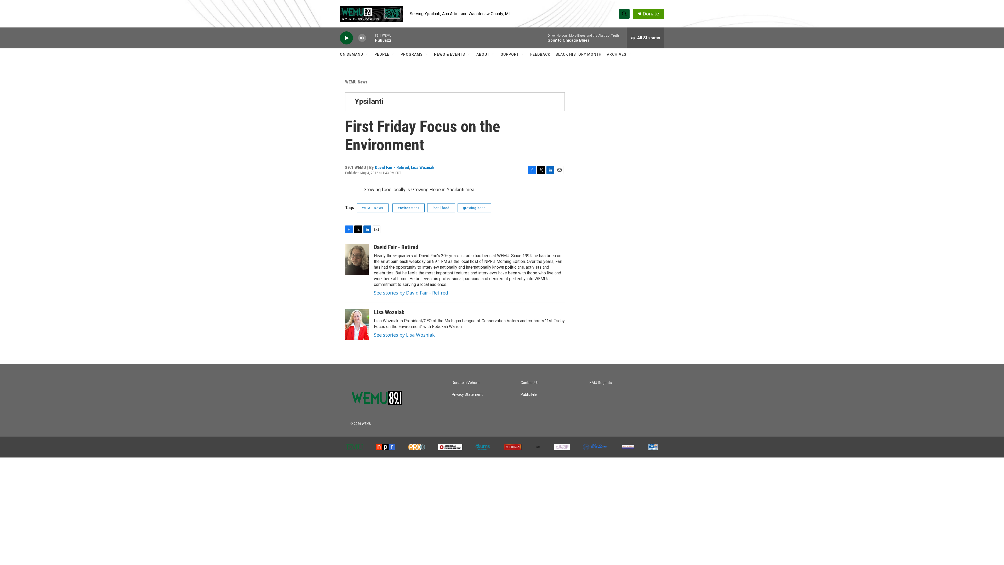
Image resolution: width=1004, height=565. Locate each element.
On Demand (351, 54)
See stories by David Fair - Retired (411, 293)
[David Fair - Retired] (357, 259)
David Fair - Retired (392, 167)
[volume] (362, 38)
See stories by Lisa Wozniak (404, 335)
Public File (529, 395)
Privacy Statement (467, 395)
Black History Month (579, 54)
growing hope (474, 208)
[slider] (370, 38)
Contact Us (530, 383)
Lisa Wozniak (422, 167)
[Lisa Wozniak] (357, 324)
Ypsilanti (369, 101)
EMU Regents (601, 383)
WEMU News (356, 81)
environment (408, 208)
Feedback (540, 54)
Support (510, 54)
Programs (412, 54)
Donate (651, 13)
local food (441, 208)
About (482, 54)
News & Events (449, 54)
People (381, 54)
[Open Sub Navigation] (367, 54)
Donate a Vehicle (466, 383)
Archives (616, 54)
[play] (346, 38)
